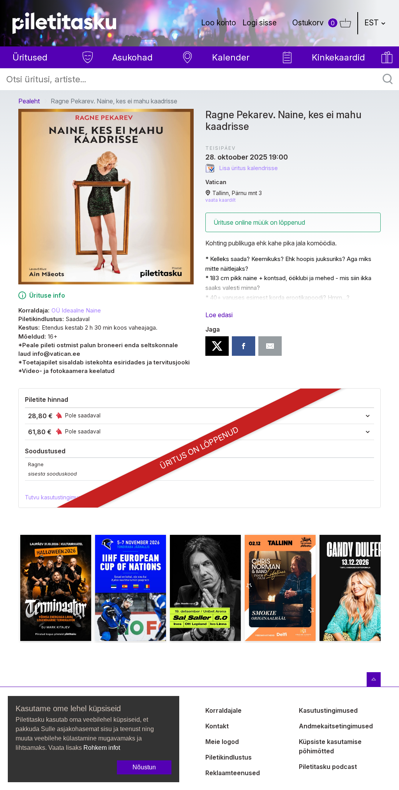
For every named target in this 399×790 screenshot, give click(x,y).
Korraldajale (223, 710)
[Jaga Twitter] (217, 346)
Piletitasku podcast (328, 766)
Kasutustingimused (328, 710)
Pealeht (29, 101)
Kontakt (217, 726)
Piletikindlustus (228, 757)
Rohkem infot (101, 747)
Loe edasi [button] (219, 315)
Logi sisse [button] (259, 22)
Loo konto (218, 22)
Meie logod (222, 742)
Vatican (215, 182)
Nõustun (144, 767)
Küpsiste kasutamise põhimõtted (330, 746)
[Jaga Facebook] (243, 346)
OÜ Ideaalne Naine (76, 310)
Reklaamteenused (232, 773)
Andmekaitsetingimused (336, 726)
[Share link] (270, 346)
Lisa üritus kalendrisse (248, 168)
